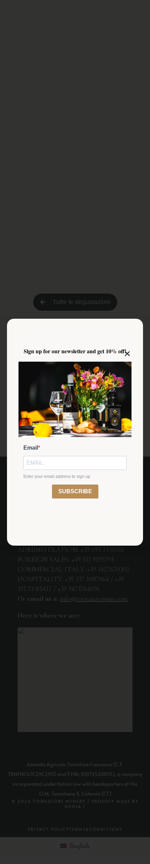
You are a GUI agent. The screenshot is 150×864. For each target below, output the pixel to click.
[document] (75, 432)
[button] (127, 353)
